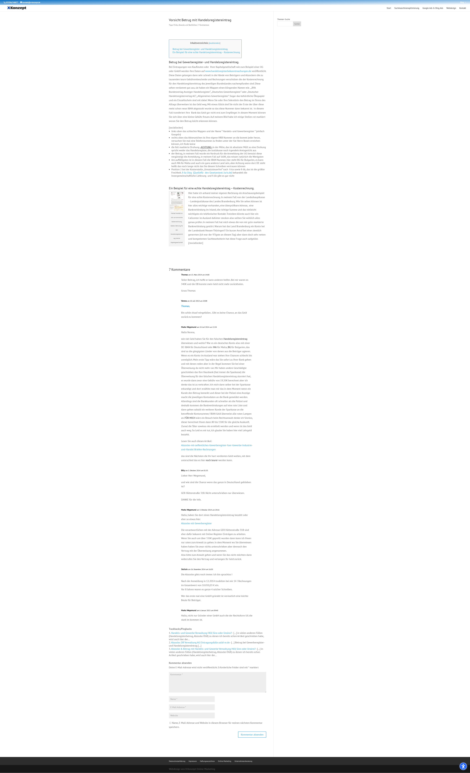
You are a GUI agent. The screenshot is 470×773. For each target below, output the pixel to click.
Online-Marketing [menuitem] (224, 761)
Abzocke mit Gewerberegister (196, 523)
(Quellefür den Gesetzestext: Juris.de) (212, 172)
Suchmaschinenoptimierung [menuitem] (406, 8)
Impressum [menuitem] (193, 761)
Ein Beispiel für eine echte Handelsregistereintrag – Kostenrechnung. (206, 52)
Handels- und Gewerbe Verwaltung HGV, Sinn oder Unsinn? (201, 633)
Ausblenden (214, 43)
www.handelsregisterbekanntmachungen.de (228, 71)
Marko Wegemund (188, 327)
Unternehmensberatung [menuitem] (243, 761)
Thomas (185, 306)
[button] (252, 735)
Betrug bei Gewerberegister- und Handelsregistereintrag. (200, 49)
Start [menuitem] (389, 8)
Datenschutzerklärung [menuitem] (177, 761)
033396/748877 (12, 2)
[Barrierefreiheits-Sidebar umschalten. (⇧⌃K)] (463, 766)
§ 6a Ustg (187, 172)
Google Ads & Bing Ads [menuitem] (433, 8)
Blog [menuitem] (462, 2)
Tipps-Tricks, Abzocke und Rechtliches (183, 25)
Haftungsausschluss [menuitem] (207, 761)
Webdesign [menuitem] (451, 8)
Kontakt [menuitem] (462, 8)
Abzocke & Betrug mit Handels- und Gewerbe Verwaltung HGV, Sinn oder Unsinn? (213, 648)
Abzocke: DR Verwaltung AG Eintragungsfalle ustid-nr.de (200, 642)
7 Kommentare (203, 25)
